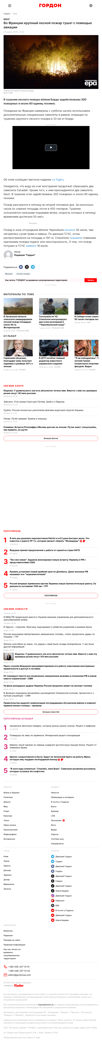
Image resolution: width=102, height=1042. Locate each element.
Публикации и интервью (62, 797)
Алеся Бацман (62, 891)
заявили (31, 245)
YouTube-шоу (57, 839)
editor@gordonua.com (19, 975)
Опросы (54, 834)
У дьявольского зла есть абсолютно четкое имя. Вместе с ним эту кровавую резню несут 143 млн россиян (56, 655)
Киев (6, 856)
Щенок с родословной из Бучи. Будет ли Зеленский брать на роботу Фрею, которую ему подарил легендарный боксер (50, 758)
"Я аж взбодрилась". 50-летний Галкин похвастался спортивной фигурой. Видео (88, 362)
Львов (6, 861)
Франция (8, 274)
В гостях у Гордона (60, 802)
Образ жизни (10, 825)
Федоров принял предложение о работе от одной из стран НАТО (45, 550)
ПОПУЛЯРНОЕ (12, 531)
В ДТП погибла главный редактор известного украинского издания (52, 361)
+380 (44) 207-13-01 (18, 966)
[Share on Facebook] (21, 267)
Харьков (7, 875)
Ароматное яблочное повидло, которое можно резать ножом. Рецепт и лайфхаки (53, 725)
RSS (57, 905)
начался (70, 229)
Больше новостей (51, 712)
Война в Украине (11, 792)
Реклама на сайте (12, 940)
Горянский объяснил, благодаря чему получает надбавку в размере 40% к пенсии (18, 362)
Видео (54, 830)
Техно (6, 820)
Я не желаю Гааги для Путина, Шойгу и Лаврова (34, 401)
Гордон (7, 13)
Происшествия (22, 331)
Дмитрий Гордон (64, 856)
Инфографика (10, 834)
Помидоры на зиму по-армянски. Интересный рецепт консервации (45, 735)
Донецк (7, 870)
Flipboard (60, 900)
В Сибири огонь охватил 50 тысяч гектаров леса (88, 318)
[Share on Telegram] (33, 267)
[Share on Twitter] (27, 267)
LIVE (53, 816)
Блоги (53, 806)
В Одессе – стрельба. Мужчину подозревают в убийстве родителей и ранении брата (48, 627)
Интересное (9, 839)
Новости (8, 787)
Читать (90, 280)
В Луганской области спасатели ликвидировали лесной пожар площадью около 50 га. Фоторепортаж (18, 322)
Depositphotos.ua (46, 1004)
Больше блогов (51, 438)
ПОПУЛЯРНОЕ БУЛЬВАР (18, 718)
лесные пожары (23, 274)
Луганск (7, 889)
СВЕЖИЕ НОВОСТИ (15, 609)
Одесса (7, 866)
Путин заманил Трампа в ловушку (25, 418)
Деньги (7, 802)
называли (76, 237)
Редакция (8, 935)
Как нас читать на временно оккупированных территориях (12, 954)
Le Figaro (58, 179)
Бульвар (10, 336)
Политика (8, 797)
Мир (15, 13)
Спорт (6, 811)
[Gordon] (50, 5)
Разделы (55, 787)
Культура (8, 816)
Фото (53, 825)
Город (6, 851)
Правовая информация (14, 945)
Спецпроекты (57, 843)
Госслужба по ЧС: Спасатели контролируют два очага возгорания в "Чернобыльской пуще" (53, 320)
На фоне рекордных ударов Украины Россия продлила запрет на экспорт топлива (48, 685)
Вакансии (8, 931)
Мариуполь (9, 884)
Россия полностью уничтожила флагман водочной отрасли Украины (44, 410)
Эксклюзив (56, 820)
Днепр (7, 879)
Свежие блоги (14, 385)
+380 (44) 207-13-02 (19, 970)
